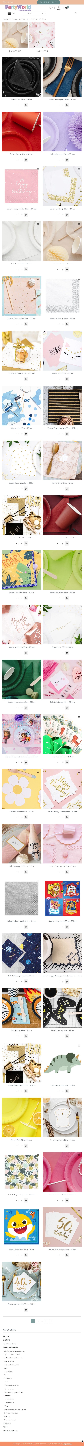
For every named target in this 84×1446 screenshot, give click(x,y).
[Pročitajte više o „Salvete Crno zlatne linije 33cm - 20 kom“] (67, 434)
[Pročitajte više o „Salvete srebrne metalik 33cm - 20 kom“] (26, 927)
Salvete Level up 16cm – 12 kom (62, 1031)
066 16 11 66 (8, 2)
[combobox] (35, 14)
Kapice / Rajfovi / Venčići (12, 1354)
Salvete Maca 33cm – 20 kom (63, 373)
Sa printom (10, 1403)
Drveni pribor (9, 1389)
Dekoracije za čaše (12, 1385)
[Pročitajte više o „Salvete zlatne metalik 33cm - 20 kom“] (26, 1091)
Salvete (7, 1396)
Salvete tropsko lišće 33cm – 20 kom (21, 1195)
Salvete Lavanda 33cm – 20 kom (62, 154)
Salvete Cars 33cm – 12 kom (21, 1031)
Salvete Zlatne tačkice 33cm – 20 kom (21, 319)
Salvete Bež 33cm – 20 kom (62, 264)
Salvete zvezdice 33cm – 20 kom (21, 538)
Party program (19, 19)
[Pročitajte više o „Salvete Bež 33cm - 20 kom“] (67, 269)
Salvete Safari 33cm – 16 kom (62, 757)
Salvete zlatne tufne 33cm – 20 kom (22, 373)
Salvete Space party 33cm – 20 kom (21, 976)
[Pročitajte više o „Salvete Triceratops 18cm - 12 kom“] (67, 1091)
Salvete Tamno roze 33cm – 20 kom (62, 1195)
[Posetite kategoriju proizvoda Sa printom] (42, 35)
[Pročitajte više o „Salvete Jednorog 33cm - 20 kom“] (67, 708)
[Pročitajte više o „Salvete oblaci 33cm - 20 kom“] (26, 434)
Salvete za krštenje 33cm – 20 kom (62, 209)
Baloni (6, 1336)
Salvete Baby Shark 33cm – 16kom (21, 1250)
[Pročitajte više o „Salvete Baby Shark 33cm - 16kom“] (26, 1255)
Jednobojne (10, 1399)
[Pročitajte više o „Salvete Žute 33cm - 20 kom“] (26, 1146)
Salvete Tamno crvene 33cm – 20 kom (62, 538)
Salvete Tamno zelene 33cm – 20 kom (21, 702)
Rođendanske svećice (11, 1413)
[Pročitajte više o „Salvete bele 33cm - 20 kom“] (26, 269)
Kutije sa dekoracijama (11, 1365)
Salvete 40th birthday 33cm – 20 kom (21, 1304)
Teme (5, 1427)
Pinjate (6, 1375)
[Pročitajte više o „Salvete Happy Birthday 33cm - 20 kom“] (67, 817)
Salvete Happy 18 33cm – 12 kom (21, 866)
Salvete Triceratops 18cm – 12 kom (62, 1085)
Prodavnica (7, 19)
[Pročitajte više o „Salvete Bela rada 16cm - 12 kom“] (26, 817)
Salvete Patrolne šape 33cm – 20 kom (62, 921)
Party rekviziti (8, 1371)
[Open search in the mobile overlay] (76, 13)
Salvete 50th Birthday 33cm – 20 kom (62, 1250)
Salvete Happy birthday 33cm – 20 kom (21, 209)
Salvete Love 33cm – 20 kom (62, 647)
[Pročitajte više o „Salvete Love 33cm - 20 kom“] (67, 653)
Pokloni (7, 1423)
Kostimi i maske (9, 1361)
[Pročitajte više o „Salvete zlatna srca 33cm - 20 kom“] (26, 488)
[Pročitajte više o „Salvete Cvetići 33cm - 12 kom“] (67, 489)
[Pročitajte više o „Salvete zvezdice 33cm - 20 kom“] (26, 543)
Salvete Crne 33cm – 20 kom (21, 100)
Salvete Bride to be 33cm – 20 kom (21, 647)
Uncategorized (10, 1431)
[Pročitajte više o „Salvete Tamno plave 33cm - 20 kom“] (67, 105)
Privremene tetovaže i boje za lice (15, 1410)
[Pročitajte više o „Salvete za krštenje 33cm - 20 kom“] (67, 215)
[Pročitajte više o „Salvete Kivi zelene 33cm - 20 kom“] (67, 598)
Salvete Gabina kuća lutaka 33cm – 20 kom (22, 757)
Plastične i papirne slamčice (14, 1392)
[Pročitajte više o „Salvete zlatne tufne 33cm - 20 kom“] (26, 379)
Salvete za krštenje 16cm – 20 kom (62, 1140)
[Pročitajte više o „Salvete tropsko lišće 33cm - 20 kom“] (26, 1200)
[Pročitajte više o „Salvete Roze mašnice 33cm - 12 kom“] (67, 872)
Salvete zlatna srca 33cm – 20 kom (21, 483)
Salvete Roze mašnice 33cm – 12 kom (62, 866)
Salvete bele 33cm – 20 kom (21, 264)
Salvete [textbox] (34, 13)
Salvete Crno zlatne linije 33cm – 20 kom (62, 428)
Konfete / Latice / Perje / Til (13, 1358)
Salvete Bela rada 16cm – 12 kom (21, 812)
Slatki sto (7, 1416)
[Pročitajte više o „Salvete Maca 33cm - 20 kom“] (67, 379)
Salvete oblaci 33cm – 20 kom (21, 428)
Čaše (6, 1382)
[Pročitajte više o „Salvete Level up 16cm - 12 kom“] (67, 1036)
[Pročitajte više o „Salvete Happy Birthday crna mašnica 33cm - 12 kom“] (67, 981)
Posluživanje (33, 19)
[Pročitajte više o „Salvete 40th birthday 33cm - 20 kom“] (26, 1310)
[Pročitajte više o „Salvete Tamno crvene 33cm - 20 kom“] (67, 543)
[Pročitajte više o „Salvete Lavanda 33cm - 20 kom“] (67, 160)
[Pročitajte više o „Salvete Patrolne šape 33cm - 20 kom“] (67, 927)
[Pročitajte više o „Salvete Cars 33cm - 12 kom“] (26, 1036)
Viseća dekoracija (9, 1420)
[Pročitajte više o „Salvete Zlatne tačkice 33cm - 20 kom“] (26, 324)
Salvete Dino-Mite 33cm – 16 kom (21, 593)
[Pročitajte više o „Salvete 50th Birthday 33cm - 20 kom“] (67, 1255)
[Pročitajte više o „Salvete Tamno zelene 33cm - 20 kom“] (26, 708)
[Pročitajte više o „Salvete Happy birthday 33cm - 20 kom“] (26, 215)
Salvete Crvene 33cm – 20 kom (21, 154)
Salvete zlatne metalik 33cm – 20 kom (21, 1085)
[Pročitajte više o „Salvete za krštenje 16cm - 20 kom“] (67, 1146)
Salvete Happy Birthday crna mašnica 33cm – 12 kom (62, 976)
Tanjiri (7, 1406)
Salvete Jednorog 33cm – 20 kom (62, 702)
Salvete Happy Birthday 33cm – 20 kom (62, 812)
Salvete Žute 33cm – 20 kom (21, 1140)
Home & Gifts (9, 1344)
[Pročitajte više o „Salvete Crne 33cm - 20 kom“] (26, 105)
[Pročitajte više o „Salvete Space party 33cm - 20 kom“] (26, 981)
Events (6, 1340)
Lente (5, 1368)
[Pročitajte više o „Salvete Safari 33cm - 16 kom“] (67, 762)
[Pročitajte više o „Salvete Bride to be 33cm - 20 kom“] (26, 653)
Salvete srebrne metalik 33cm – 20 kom (21, 921)
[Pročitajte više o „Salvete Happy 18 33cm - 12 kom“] (26, 872)
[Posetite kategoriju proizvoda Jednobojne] (15, 35)
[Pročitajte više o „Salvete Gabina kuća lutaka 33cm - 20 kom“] (26, 762)
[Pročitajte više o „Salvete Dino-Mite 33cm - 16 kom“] (26, 598)
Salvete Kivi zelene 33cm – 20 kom (62, 593)
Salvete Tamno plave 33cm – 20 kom (62, 100)
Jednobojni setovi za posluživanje (14, 1351)
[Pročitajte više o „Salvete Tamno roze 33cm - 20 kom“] (67, 1200)
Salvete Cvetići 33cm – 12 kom (63, 483)
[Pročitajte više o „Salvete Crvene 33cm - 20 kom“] (26, 160)
